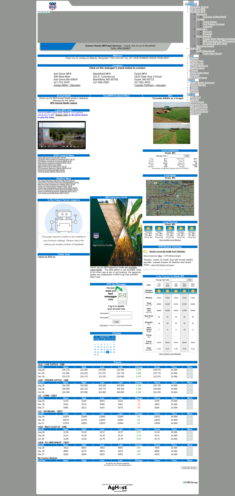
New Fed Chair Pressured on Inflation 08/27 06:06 (56, 184)
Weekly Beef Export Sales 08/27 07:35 (52, 166)
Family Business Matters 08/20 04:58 (51, 171)
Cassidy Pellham (144, 85)
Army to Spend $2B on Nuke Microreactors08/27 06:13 (58, 189)
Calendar (194, 99)
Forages (200, 19)
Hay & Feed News (198, 77)
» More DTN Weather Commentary (162, 265)
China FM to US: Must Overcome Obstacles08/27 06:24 (58, 182)
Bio (160, 256)
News (191, 56)
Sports (194, 70)
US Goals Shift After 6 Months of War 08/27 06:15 (56, 181)
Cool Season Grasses (213, 24)
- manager (160, 85)
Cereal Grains (209, 21)
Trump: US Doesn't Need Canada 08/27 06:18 (55, 186)
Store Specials (203, 36)
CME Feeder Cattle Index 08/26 (49, 164)
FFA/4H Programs (198, 109)
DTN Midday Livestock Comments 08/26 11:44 (55, 161)
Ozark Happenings (205, 51)
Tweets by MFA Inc (46, 257)
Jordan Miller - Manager (67, 85)
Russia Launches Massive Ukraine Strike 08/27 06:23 (57, 188)
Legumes (207, 26)
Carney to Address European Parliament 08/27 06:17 (57, 191)
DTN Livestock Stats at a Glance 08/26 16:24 (54, 168)
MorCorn (207, 31)
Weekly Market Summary (202, 82)
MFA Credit (195, 114)
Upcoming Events (205, 46)
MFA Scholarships (199, 111)
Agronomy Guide (198, 104)
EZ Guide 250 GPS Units (215, 43)
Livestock (194, 75)
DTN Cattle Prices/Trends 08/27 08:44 (52, 157)
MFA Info (191, 94)
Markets (191, 80)
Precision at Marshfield (214, 16)
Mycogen (207, 34)
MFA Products (197, 102)
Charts (194, 87)
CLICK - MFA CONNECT (121, 48)
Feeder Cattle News (199, 73)
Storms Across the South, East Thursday (167, 251)
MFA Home (195, 97)
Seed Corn (201, 29)
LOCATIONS (191, 4)
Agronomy (201, 14)
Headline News (197, 68)
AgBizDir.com (196, 63)
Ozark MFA (195, 48)
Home (191, 2)
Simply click (61, 115)
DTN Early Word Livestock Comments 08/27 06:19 (56, 159)
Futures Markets (198, 85)
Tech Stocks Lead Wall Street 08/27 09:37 (53, 193)
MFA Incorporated (198, 106)
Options (194, 90)
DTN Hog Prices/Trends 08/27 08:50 (51, 170)
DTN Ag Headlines (199, 65)
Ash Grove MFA (197, 9)
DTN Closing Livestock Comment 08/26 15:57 (54, 163)
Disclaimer (129, 484)
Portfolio (194, 92)
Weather (194, 58)
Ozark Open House (212, 53)
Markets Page (196, 61)
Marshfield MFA (197, 11)
